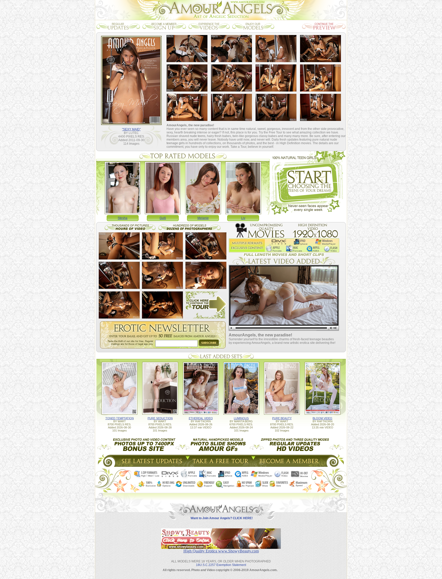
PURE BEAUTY (282, 418)
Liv (243, 218)
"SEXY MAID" (131, 129)
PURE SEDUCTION (160, 418)
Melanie (203, 218)
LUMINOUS (241, 418)
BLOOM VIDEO (322, 418)
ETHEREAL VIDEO (201, 418)
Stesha (122, 218)
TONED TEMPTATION (119, 418)
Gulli (163, 218)
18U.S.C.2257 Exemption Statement (221, 565)
